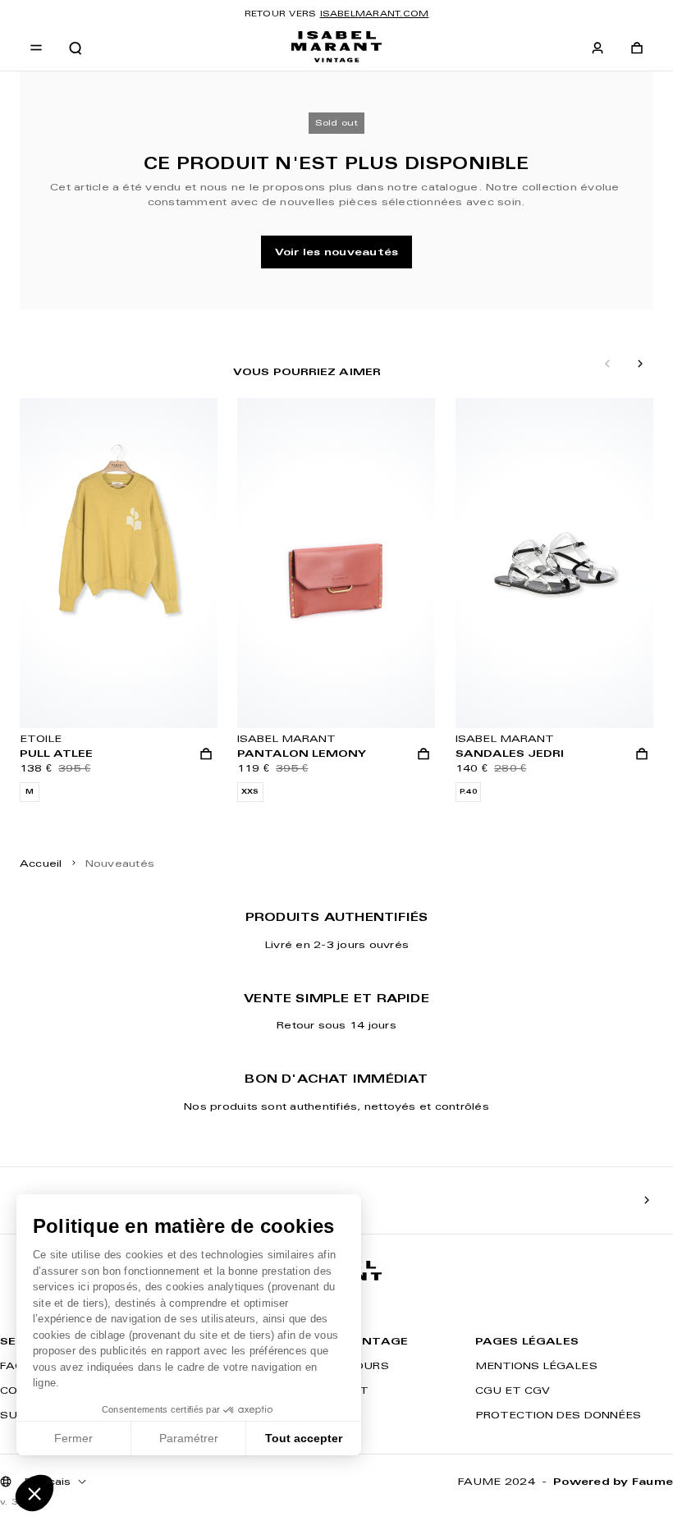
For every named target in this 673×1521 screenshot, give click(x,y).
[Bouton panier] (636, 48)
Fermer (73, 1438)
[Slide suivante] (640, 364)
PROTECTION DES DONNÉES (558, 1414)
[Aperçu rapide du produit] (206, 754)
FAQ (12, 1365)
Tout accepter (303, 1438)
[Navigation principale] (36, 48)
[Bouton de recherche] (75, 48)
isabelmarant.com (374, 13)
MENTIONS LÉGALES (536, 1365)
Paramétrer (188, 1438)
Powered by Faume (613, 1481)
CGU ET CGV (513, 1390)
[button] (34, 1493)
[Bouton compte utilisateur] (597, 48)
